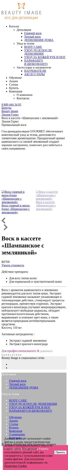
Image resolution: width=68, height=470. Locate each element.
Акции (13, 81)
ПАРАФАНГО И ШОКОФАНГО (30, 410)
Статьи (13, 84)
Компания (15, 431)
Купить (14, 88)
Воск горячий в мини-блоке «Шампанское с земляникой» (16, 209)
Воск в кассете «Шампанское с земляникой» (46, 205)
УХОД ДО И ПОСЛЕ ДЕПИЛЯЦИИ (33, 404)
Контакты (23, 98)
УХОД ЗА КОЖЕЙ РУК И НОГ (29, 407)
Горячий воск (17, 380)
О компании (24, 94)
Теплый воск (17, 384)
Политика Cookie (15, 466)
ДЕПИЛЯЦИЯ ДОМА (23, 387)
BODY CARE (18, 400)
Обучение (15, 77)
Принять (60, 452)
